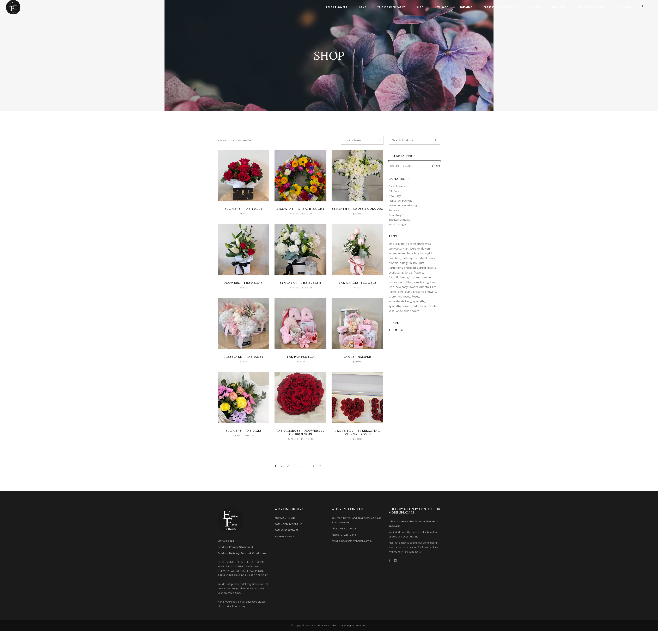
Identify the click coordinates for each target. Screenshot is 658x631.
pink (401, 292)
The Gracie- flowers (357, 282)
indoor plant (397, 282)
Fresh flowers (397, 186)
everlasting (396, 272)
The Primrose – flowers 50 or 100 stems (300, 432)
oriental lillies (427, 287)
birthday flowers (424, 258)
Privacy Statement (241, 547)
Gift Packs (394, 191)
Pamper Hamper (357, 356)
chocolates (411, 268)
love (433, 282)
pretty (393, 296)
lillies (409, 282)
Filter (436, 166)
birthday (407, 258)
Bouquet (418, 263)
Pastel (393, 292)
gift (409, 277)
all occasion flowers (418, 244)
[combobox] (362, 140)
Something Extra (398, 215)
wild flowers (411, 311)
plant (408, 292)
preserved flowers (424, 292)
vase (391, 311)
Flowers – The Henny (243, 282)
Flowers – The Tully (243, 209)
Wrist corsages (398, 224)
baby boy (413, 253)
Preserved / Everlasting (403, 205)
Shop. (231, 540)
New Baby (395, 195)
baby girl (426, 253)
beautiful (394, 258)
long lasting (421, 282)
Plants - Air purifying (400, 200)
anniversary (396, 248)
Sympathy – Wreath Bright (300, 209)
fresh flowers (397, 277)
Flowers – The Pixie (243, 430)
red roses (404, 296)
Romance (394, 210)
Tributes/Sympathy (400, 219)
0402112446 (348, 534)
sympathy (419, 301)
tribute (432, 306)
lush (391, 287)
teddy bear (419, 306)
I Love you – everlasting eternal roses (357, 432)
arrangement (397, 253)
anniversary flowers (418, 248)
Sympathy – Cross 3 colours (357, 209)
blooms (393, 263)
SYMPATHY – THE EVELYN (300, 282)
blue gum (406, 263)
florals (408, 272)
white (399, 311)
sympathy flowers (400, 306)
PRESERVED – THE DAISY (243, 356)
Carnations (396, 268)
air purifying (397, 244)
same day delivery (400, 301)
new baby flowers (406, 287)
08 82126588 (348, 528)
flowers (418, 272)
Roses (415, 296)
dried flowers (427, 268)
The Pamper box (301, 356)
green (417, 277)
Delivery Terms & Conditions (247, 553)
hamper (427, 277)
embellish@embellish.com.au (355, 540)
